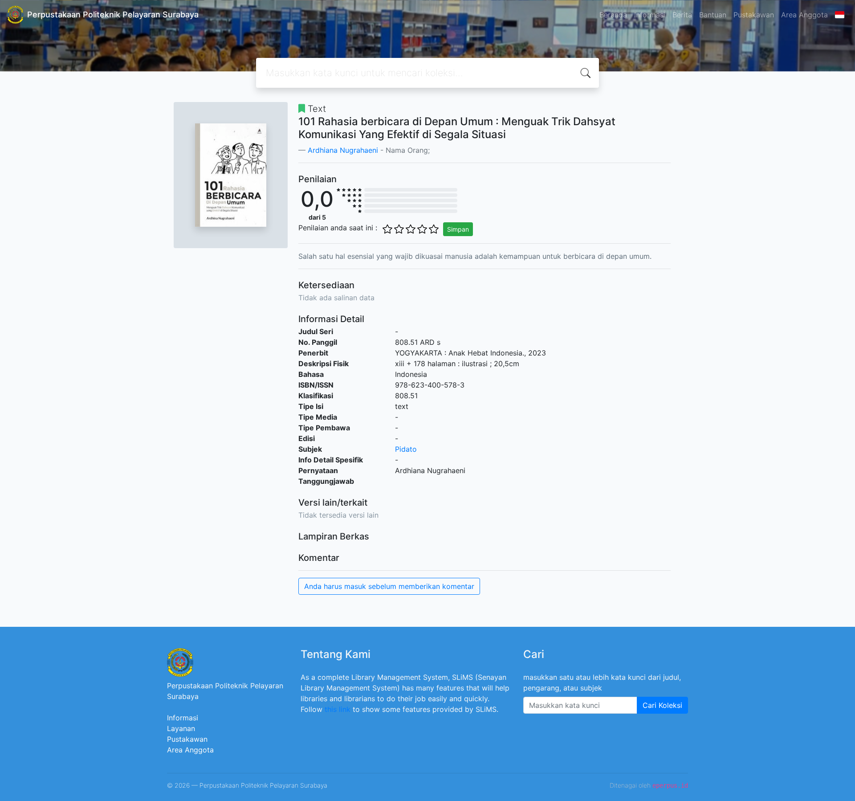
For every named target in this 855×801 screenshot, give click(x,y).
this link (337, 709)
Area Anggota (804, 14)
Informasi (649, 14)
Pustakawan (753, 14)
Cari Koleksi (662, 705)
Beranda (613, 14)
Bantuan (712, 14)
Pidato (406, 449)
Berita (682, 14)
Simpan (458, 229)
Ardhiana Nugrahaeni (343, 150)
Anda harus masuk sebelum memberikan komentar (389, 586)
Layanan (181, 728)
